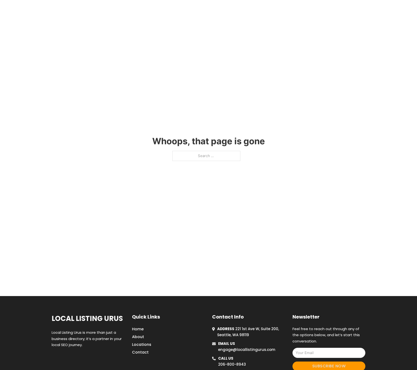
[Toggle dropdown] (326, 9)
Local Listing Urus (87, 318)
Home (272, 9)
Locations (293, 9)
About (138, 337)
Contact (140, 352)
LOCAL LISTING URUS (115, 9)
